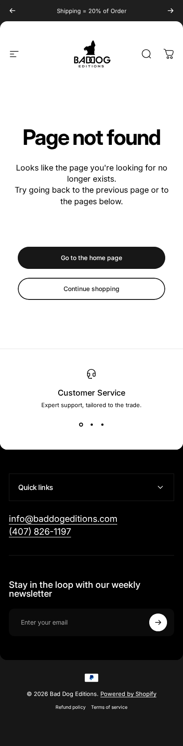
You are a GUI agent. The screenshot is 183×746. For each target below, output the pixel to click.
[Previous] (12, 10)
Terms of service (109, 707)
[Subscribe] (158, 622)
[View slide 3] (102, 424)
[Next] (170, 10)
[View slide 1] (81, 424)
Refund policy (71, 707)
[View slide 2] (91, 424)
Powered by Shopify (128, 693)
